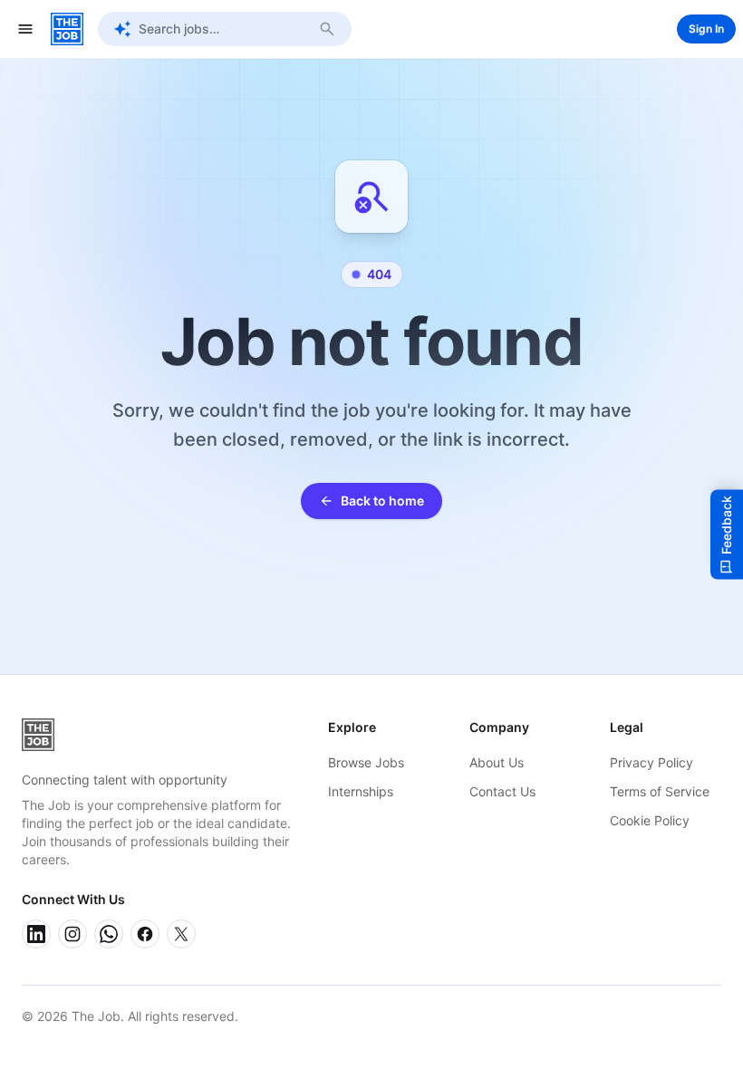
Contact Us (502, 791)
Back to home (382, 500)
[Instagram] (72, 934)
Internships (360, 791)
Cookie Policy (650, 820)
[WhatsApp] (108, 934)
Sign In (706, 28)
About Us (496, 762)
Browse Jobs (366, 762)
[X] (181, 934)
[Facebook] (144, 934)
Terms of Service (659, 791)
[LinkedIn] (36, 934)
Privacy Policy (651, 762)
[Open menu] (25, 29)
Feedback (726, 525)
